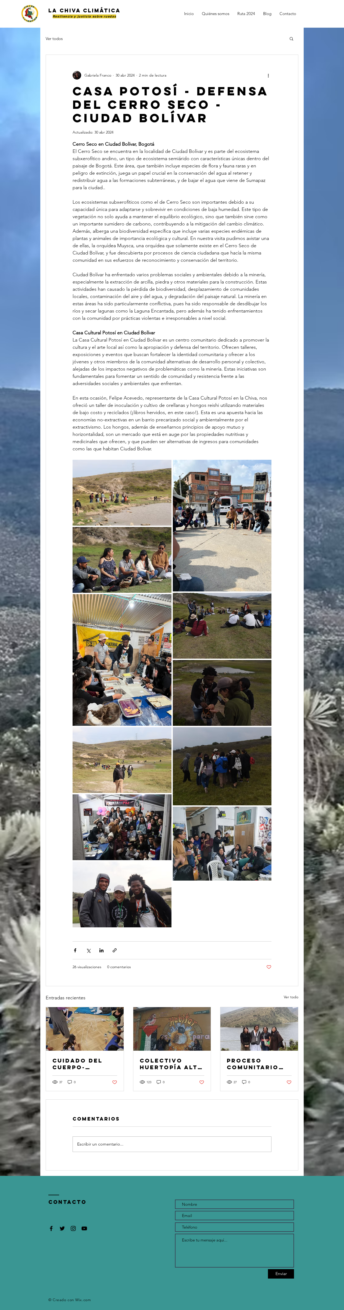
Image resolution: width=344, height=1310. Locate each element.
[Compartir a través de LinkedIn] (101, 950)
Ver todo (291, 997)
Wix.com (83, 1299)
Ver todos (54, 38)
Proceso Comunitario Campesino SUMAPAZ (253, 1064)
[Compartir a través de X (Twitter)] (88, 950)
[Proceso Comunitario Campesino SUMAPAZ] (259, 1029)
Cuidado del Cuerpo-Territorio (77, 1064)
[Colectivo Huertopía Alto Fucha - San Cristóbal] (172, 1029)
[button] (291, 38)
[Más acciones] (268, 75)
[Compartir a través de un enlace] (114, 950)
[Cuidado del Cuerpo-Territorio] (85, 1029)
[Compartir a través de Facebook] (75, 950)
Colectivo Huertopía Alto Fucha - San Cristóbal (171, 1064)
